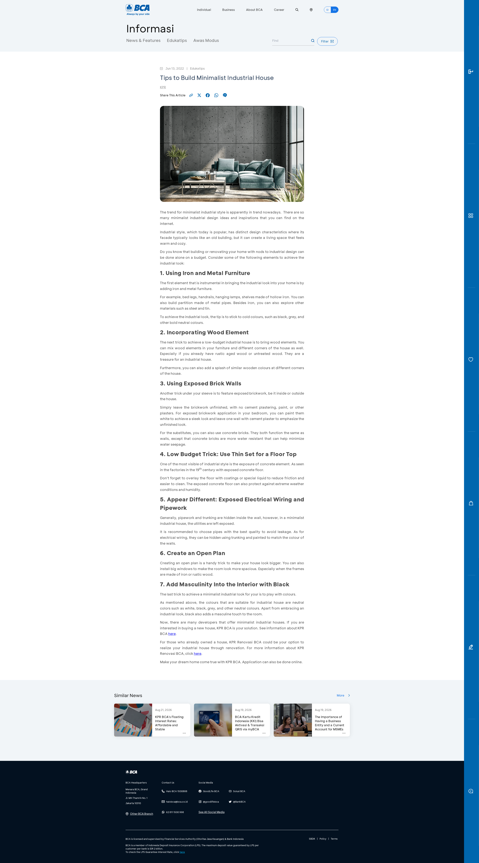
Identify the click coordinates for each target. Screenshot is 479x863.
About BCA (254, 10)
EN (334, 9)
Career (279, 10)
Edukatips (177, 40)
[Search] (297, 10)
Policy (323, 838)
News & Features (143, 40)
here (172, 633)
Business (228, 10)
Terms (334, 838)
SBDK (312, 838)
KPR (163, 87)
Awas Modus (206, 40)
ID (327, 9)
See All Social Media (212, 812)
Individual (204, 10)
